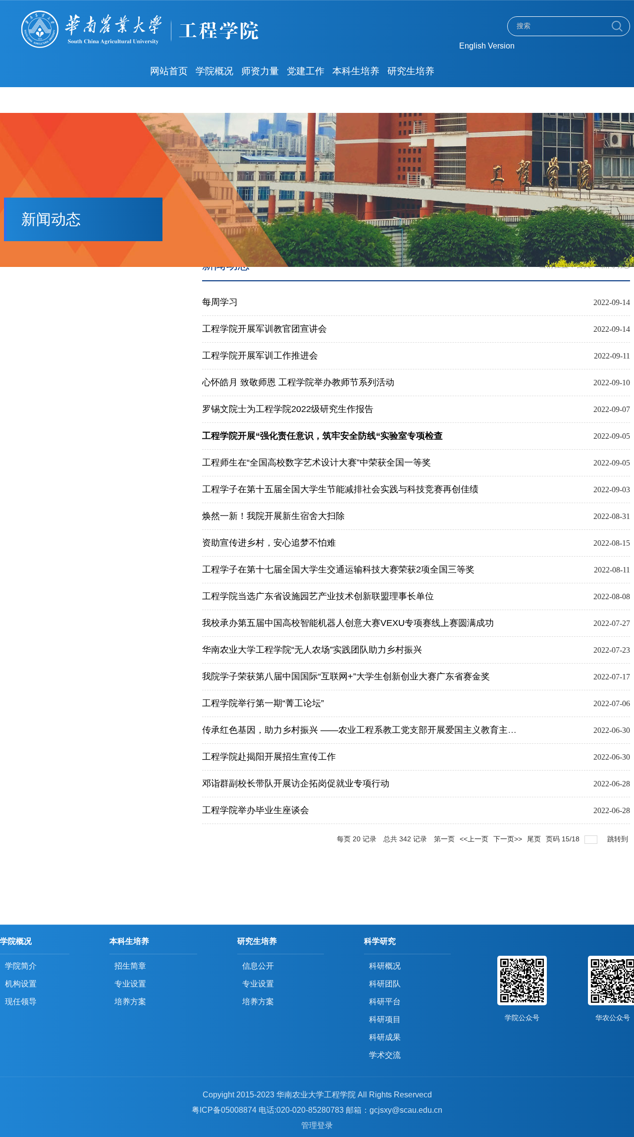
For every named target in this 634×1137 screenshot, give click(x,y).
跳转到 (618, 839)
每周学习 (220, 302)
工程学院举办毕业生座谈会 (255, 810)
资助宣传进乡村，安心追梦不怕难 (269, 543)
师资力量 (260, 71)
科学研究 (169, 97)
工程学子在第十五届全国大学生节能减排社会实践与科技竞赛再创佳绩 (340, 489)
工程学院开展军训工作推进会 (260, 356)
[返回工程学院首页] (173, 13)
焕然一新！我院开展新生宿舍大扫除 (273, 516)
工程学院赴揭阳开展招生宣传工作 (269, 757)
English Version (487, 46)
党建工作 (305, 71)
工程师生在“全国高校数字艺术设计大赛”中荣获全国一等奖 (316, 462)
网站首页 (169, 71)
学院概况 (214, 71)
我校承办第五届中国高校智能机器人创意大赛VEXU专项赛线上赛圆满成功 (348, 623)
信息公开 (305, 97)
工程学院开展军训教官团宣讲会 (264, 329)
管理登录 (317, 1125)
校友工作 (260, 97)
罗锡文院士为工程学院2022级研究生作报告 (287, 409)
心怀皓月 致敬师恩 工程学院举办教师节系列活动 (298, 382)
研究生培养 (410, 71)
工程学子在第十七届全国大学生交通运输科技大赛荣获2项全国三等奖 (338, 569)
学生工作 (214, 97)
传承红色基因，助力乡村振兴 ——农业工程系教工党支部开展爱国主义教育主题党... (367, 730)
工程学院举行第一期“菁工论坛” (263, 703)
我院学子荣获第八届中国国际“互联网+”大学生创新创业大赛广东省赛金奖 (346, 676)
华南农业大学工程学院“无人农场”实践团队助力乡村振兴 (312, 650)
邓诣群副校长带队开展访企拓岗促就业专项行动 (295, 783)
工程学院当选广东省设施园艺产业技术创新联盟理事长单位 (318, 596)
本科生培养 (355, 71)
